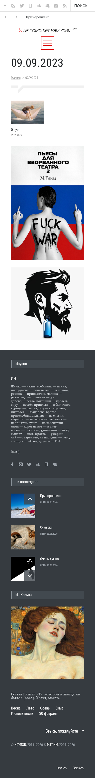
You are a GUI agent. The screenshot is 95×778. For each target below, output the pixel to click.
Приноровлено (31, 17)
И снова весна (22, 713)
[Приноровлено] (23, 506)
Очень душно (49, 559)
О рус (15, 130)
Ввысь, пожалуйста (62, 731)
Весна (15, 708)
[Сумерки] (23, 537)
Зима (59, 708)
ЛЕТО (43, 502)
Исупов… (22, 363)
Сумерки (46, 527)
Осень (45, 708)
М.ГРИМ (52, 744)
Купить (62, 767)
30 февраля (48, 713)
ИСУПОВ (20, 744)
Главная (15, 78)
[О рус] (27, 112)
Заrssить (78, 767)
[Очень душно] (23, 569)
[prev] (29, 499)
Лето (30, 708)
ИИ (13, 378)
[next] (29, 575)
